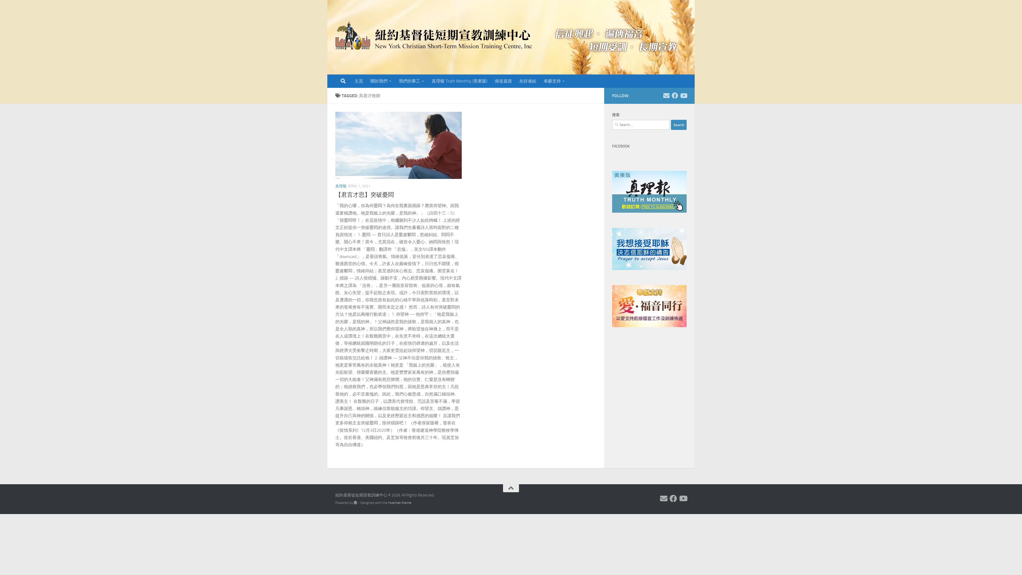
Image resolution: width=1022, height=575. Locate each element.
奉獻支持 (552, 81)
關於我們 (379, 81)
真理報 (341, 186)
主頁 (359, 81)
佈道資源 (503, 81)
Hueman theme (399, 503)
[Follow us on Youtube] (683, 95)
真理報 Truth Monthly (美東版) (459, 81)
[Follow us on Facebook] (675, 95)
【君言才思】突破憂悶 (364, 194)
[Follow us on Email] (666, 95)
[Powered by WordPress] (355, 502)
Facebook (621, 146)
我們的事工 (409, 81)
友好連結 (527, 81)
